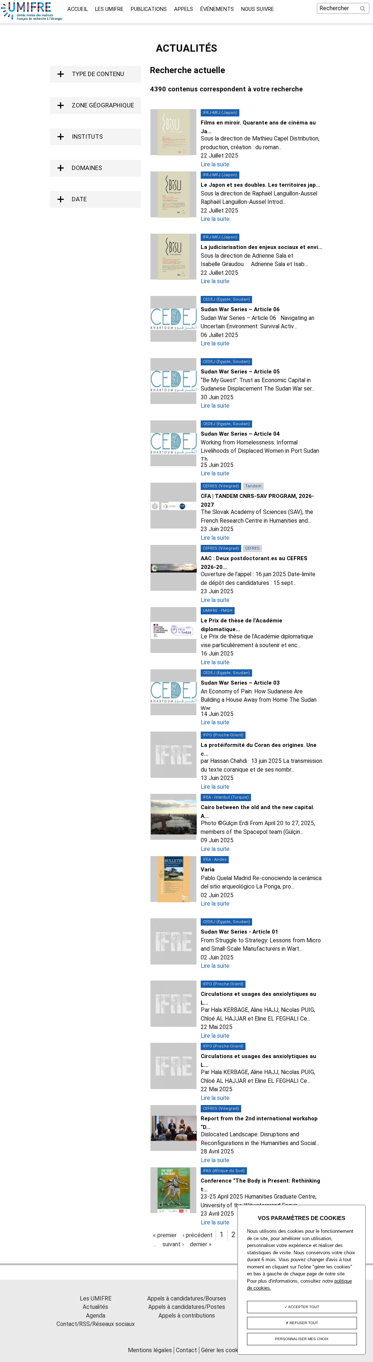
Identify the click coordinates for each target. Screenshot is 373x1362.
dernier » (201, 1244)
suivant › (173, 1244)
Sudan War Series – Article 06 (240, 309)
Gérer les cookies (223, 1350)
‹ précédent (197, 1235)
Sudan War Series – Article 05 (240, 371)
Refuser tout (303, 1323)
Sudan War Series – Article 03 (240, 683)
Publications (149, 9)
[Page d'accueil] (32, 18)
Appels (183, 9)
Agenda (95, 1315)
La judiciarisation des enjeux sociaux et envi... (261, 247)
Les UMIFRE (109, 9)
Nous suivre (257, 9)
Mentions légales (150, 1350)
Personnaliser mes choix (302, 1339)
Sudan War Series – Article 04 (240, 434)
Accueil (77, 9)
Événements (217, 9)
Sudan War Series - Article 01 (239, 932)
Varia (208, 869)
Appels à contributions (186, 1315)
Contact (186, 1350)
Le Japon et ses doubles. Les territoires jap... (260, 185)
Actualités (95, 1306)
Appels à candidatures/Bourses (186, 1298)
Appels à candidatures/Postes (186, 1306)
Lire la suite (215, 164)
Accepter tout (303, 1307)
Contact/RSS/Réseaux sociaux (95, 1324)
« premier (165, 1235)
